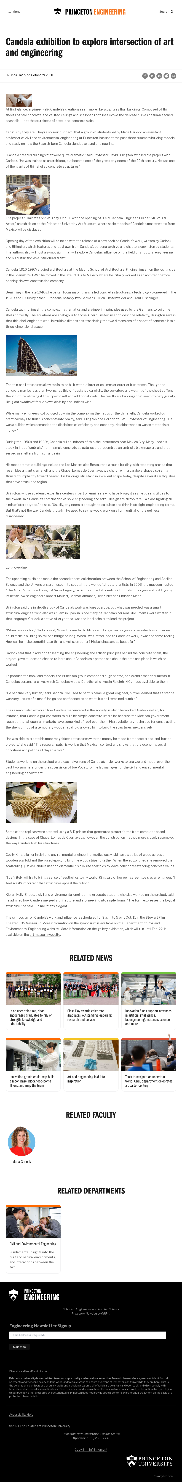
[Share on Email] (173, 76)
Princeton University (150, 1461)
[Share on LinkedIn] (159, 76)
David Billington (121, 155)
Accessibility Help (21, 1414)
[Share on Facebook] (145, 76)
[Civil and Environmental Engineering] (33, 1237)
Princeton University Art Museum (71, 224)
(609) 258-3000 (98, 1438)
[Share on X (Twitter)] (152, 76)
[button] (14, 12)
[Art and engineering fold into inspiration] (90, 1062)
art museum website (45, 934)
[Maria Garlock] (22, 1145)
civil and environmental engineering (51, 138)
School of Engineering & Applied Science (34, 1295)
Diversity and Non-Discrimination (28, 1371)
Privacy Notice (163, 1476)
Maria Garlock (131, 132)
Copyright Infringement (91, 1449)
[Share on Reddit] (166, 76)
